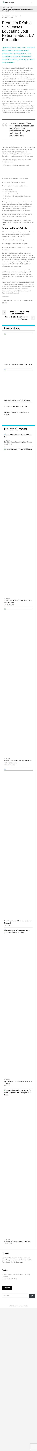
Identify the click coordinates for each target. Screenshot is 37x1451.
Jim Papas (11, 17)
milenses (9, 7)
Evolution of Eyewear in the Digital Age (17, 1242)
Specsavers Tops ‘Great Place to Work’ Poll (18, 364)
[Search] (32, 1296)
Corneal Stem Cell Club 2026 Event (15, 406)
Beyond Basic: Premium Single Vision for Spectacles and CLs (17, 761)
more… (22, 1262)
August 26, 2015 (14, 16)
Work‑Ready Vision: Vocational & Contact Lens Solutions (18, 601)
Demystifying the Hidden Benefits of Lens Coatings (18, 1082)
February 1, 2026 (9, 604)
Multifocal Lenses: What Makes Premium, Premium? (18, 922)
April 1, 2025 (8, 1085)
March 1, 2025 (8, 1244)
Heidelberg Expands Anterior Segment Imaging (16, 413)
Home (3, 7)
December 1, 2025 (9, 765)
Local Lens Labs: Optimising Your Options (18, 442)
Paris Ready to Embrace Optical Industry (17, 400)
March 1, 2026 (8, 444)
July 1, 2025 (7, 925)
